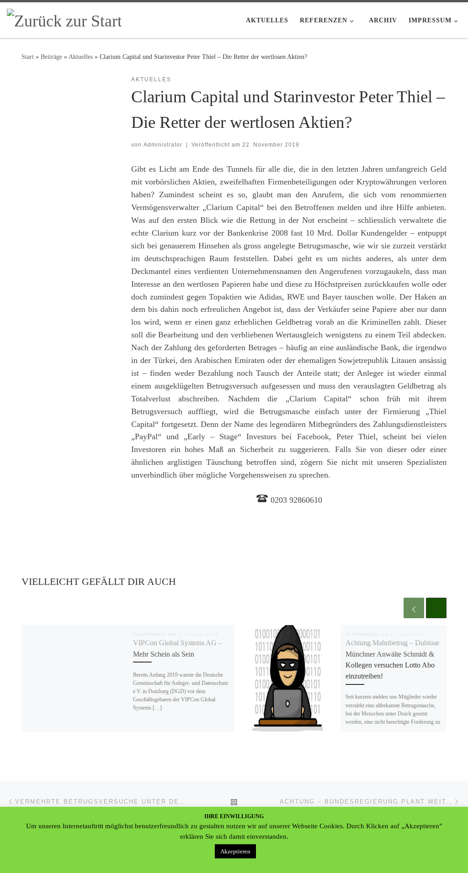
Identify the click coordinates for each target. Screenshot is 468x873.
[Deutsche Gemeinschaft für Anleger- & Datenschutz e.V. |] (64, 19)
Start (27, 56)
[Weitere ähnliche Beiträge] (436, 608)
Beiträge (51, 56)
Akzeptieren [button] (235, 851)
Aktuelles (81, 56)
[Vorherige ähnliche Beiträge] (414, 608)
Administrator (163, 145)
